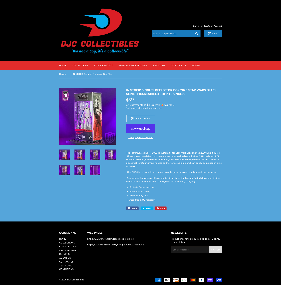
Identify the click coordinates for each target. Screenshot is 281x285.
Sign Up (215, 250)
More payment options (140, 137)
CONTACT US (178, 65)
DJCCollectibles (75, 279)
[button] (174, 105)
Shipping (131, 108)
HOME (63, 65)
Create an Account (213, 26)
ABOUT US (159, 65)
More (195, 65)
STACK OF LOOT (103, 65)
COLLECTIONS (80, 65)
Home (62, 74)
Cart (215, 33)
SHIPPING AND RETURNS (132, 65)
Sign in (196, 26)
